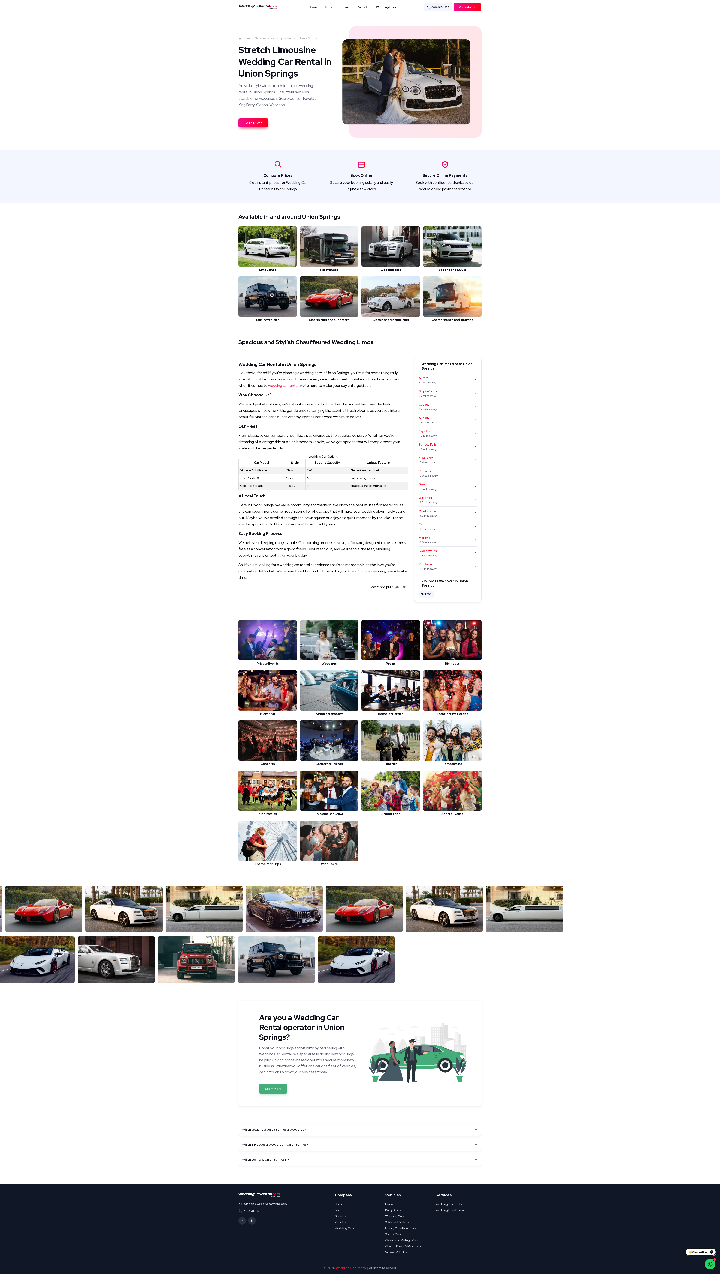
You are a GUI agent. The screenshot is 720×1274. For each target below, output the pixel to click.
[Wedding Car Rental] (259, 1195)
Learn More (273, 1089)
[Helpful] (397, 587)
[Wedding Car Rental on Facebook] (242, 1221)
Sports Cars (393, 1234)
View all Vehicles (396, 1252)
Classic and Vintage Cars (401, 1240)
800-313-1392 (440, 7)
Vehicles (364, 7)
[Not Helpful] (404, 587)
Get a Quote (467, 7)
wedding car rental (283, 385)
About (329, 7)
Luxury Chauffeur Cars (400, 1228)
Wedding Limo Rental (450, 1210)
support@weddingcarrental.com (265, 1204)
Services (346, 7)
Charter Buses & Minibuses (403, 1246)
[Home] (259, 7)
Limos (389, 1204)
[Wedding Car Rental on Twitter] (252, 1221)
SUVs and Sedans (397, 1222)
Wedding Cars (386, 7)
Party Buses (393, 1210)
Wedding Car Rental (283, 38)
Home (314, 7)
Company (343, 1195)
